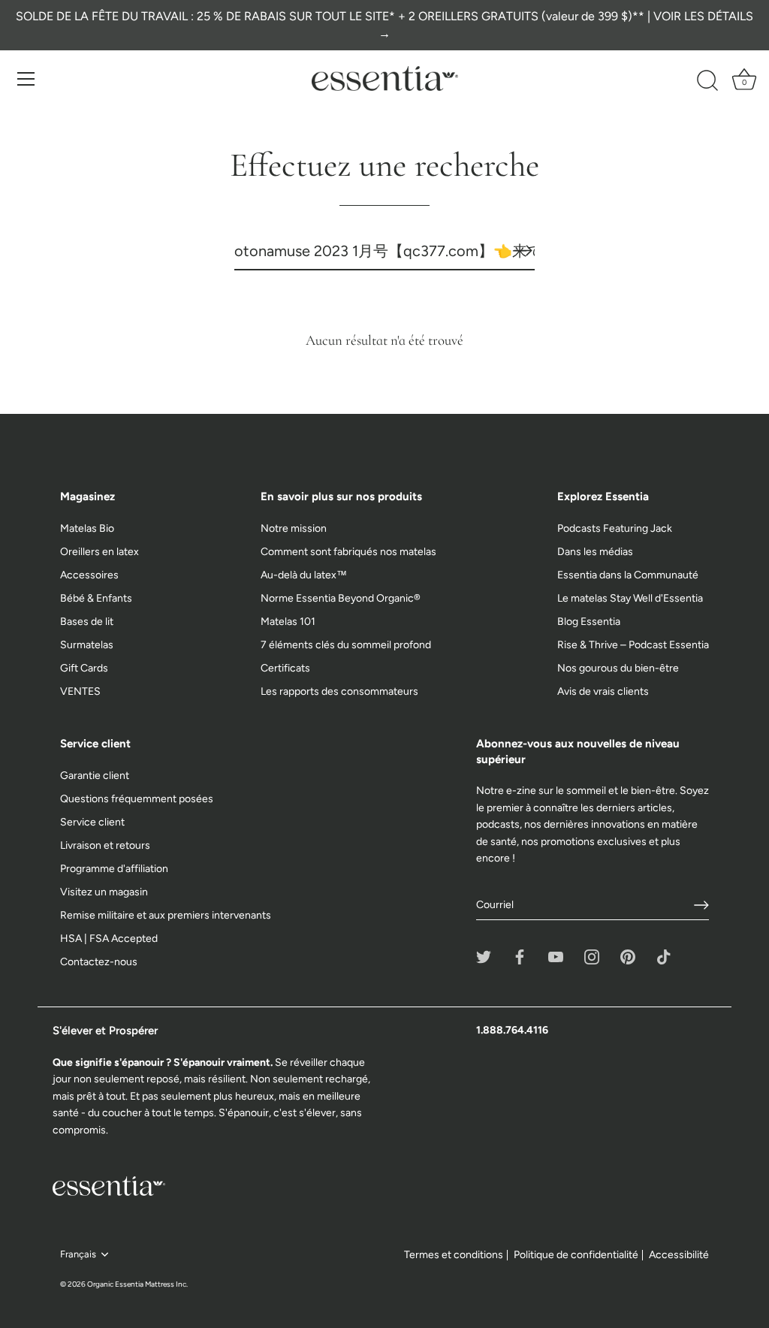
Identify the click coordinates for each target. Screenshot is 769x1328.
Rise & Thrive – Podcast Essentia (633, 644)
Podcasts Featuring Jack (614, 528)
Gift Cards (84, 668)
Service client (92, 822)
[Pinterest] (627, 956)
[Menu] (26, 78)
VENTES (80, 691)
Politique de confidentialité (576, 1254)
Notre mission (294, 528)
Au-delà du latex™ (304, 575)
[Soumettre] (701, 905)
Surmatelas (86, 644)
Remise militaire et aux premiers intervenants (165, 915)
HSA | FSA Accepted (109, 938)
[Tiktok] (663, 956)
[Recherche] (707, 81)
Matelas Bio (87, 528)
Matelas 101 (288, 621)
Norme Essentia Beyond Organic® (341, 598)
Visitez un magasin (104, 892)
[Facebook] (519, 956)
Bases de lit (86, 621)
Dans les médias (595, 551)
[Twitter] (483, 956)
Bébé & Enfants (96, 598)
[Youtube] (555, 956)
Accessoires (89, 575)
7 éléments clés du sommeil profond (346, 644)
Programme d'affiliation (114, 868)
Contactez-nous (98, 961)
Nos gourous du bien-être (618, 668)
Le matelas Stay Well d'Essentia (630, 598)
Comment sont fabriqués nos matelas (348, 551)
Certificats (285, 668)
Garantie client (94, 775)
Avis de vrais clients (603, 691)
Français (78, 1254)
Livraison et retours (105, 845)
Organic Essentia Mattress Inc (136, 1284)
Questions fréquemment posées (136, 798)
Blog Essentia (588, 621)
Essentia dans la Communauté (627, 575)
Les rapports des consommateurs (339, 691)
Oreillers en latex (99, 551)
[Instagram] (591, 956)
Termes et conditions (453, 1254)
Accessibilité (679, 1254)
